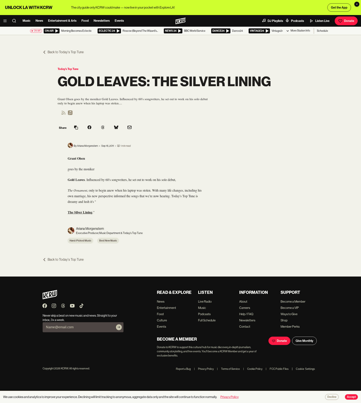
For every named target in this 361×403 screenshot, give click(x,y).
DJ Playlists (275, 21)
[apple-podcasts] (70, 114)
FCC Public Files (277, 368)
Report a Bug (183, 368)
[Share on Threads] (103, 127)
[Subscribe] (119, 327)
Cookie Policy (252, 368)
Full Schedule (207, 320)
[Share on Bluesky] (116, 127)
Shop (284, 320)
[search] (15, 20)
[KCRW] (50, 298)
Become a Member (293, 301)
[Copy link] (76, 127)
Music (27, 21)
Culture (162, 320)
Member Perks (290, 326)
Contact (244, 326)
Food (85, 21)
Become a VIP (290, 308)
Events (119, 21)
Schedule (322, 30)
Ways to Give (289, 314)
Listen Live (322, 21)
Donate (349, 21)
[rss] (63, 114)
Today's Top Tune (68, 69)
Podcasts (297, 21)
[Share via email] (129, 128)
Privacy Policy (204, 368)
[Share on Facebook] (89, 127)
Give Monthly (304, 341)
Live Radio (205, 301)
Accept (351, 397)
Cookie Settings (305, 368)
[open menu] (6, 20)
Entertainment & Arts (62, 21)
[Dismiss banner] (356, 4)
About (243, 301)
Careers (244, 308)
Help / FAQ (246, 314)
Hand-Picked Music (80, 240)
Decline (331, 397)
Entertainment (166, 308)
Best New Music (108, 240)
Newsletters (102, 21)
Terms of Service (228, 368)
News (39, 21)
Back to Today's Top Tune (66, 52)
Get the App (339, 7)
